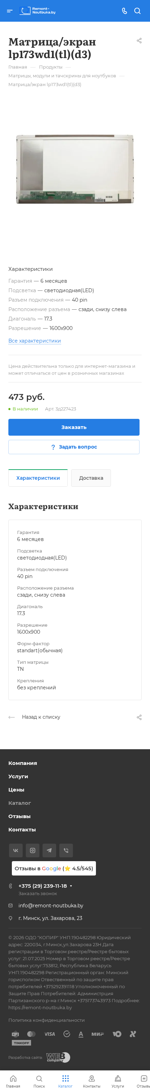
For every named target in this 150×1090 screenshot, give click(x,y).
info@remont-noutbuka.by (50, 905)
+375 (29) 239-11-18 (42, 885)
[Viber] (66, 850)
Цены (16, 789)
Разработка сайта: (25, 1057)
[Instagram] (32, 850)
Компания (22, 763)
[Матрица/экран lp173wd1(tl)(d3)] (75, 169)
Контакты (22, 829)
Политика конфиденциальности (46, 1020)
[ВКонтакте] (16, 850)
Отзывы (19, 816)
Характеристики (38, 478)
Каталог (19, 803)
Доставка (91, 478)
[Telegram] (49, 850)
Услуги (18, 776)
